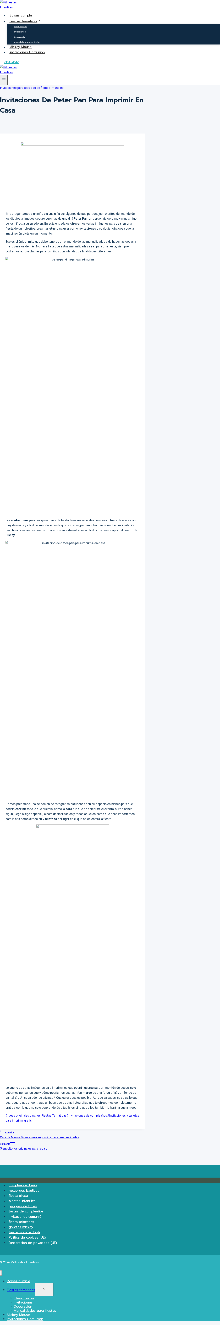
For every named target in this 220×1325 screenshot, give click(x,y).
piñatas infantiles (22, 1200)
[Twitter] (11, 62)
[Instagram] (16, 62)
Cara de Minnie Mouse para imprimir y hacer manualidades (39, 1135)
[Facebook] (6, 62)
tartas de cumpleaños (26, 1211)
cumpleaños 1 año (23, 1185)
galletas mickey (21, 1226)
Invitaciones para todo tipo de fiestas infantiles (32, 88)
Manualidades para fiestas (27, 42)
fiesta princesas (21, 1221)
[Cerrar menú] (1, 1273)
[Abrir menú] (4, 80)
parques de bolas (23, 1206)
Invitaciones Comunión (27, 52)
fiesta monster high (24, 1232)
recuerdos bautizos (24, 1190)
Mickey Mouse (20, 47)
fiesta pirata (18, 1195)
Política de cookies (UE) (27, 1237)
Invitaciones (20, 31)
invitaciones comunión (26, 1216)
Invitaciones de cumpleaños (87, 1115)
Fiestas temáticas (21, 1289)
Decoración (19, 36)
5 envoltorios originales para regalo (23, 1146)
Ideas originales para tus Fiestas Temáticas (36, 1115)
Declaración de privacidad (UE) (33, 1242)
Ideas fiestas (20, 26)
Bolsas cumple (20, 15)
